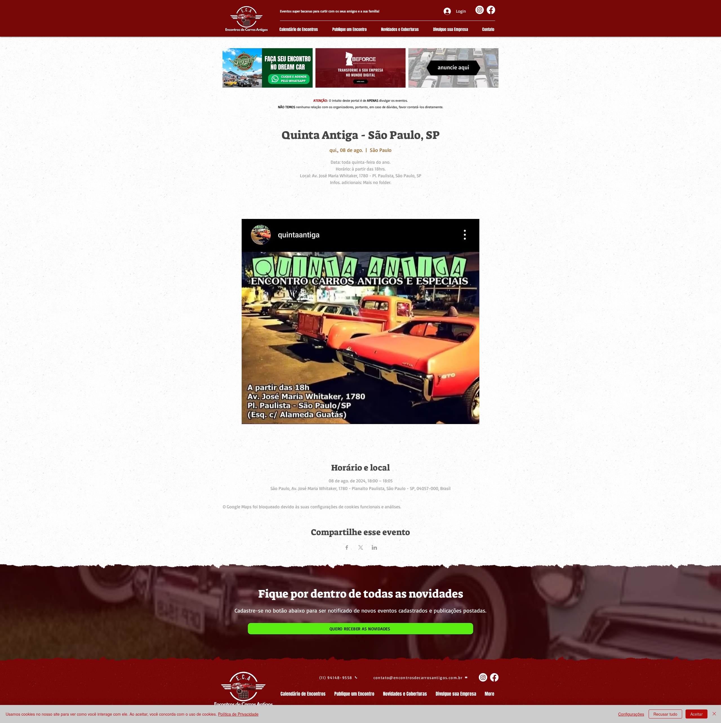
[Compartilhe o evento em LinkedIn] (374, 547)
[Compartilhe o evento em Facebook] (347, 547)
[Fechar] (714, 713)
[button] (360, 628)
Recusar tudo (665, 714)
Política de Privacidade (238, 714)
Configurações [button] (631, 714)
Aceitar (696, 714)
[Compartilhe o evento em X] (360, 547)
